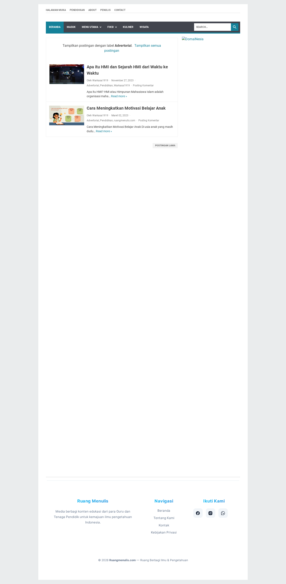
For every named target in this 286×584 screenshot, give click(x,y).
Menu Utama (90, 27)
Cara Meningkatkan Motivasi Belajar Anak (126, 108)
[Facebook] (198, 513)
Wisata (144, 27)
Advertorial (93, 85)
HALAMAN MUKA (56, 10)
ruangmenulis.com (124, 120)
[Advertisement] (143, 316)
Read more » (119, 96)
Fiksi (110, 27)
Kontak (164, 525)
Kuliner (128, 27)
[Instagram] (210, 513)
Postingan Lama (165, 145)
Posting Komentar (143, 85)
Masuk (71, 27)
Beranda (55, 27)
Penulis (105, 10)
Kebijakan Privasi (164, 532)
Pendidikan (77, 10)
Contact (119, 10)
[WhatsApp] (223, 513)
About (92, 10)
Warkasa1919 (122, 85)
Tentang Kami (163, 518)
